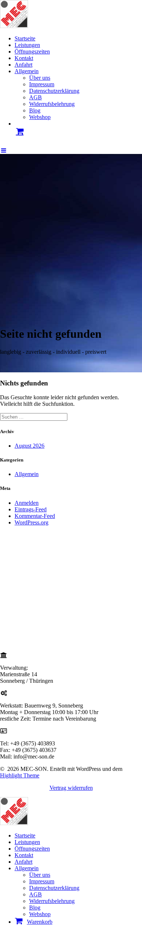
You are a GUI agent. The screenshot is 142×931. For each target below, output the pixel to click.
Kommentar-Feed (35, 516)
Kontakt (24, 58)
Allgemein (27, 71)
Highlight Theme (19, 775)
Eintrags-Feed (31, 509)
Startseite (25, 38)
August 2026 (29, 446)
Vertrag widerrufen (71, 788)
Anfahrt (23, 65)
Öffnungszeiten (32, 51)
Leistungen (27, 45)
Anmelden (27, 503)
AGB (35, 97)
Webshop (40, 117)
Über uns (39, 78)
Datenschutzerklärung (54, 91)
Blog (34, 110)
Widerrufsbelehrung (52, 104)
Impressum (41, 84)
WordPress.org (31, 522)
